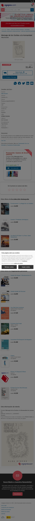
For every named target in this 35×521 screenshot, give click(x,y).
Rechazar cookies (9, 267)
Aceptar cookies (26, 267)
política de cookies (18, 263)
